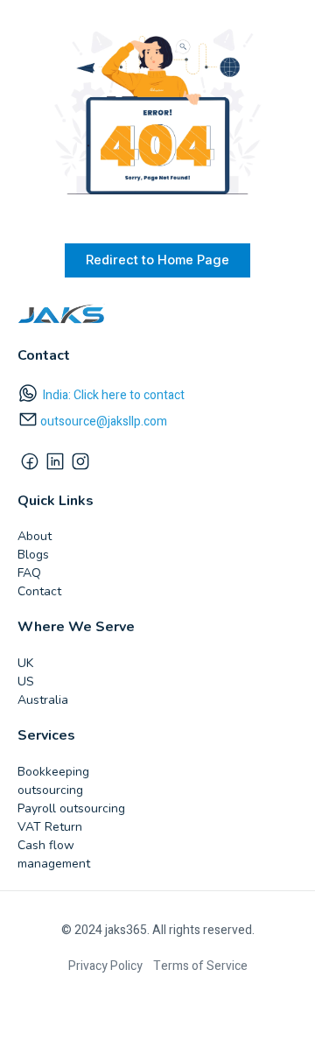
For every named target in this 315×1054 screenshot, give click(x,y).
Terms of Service (200, 966)
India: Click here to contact (114, 395)
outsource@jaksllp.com (103, 421)
